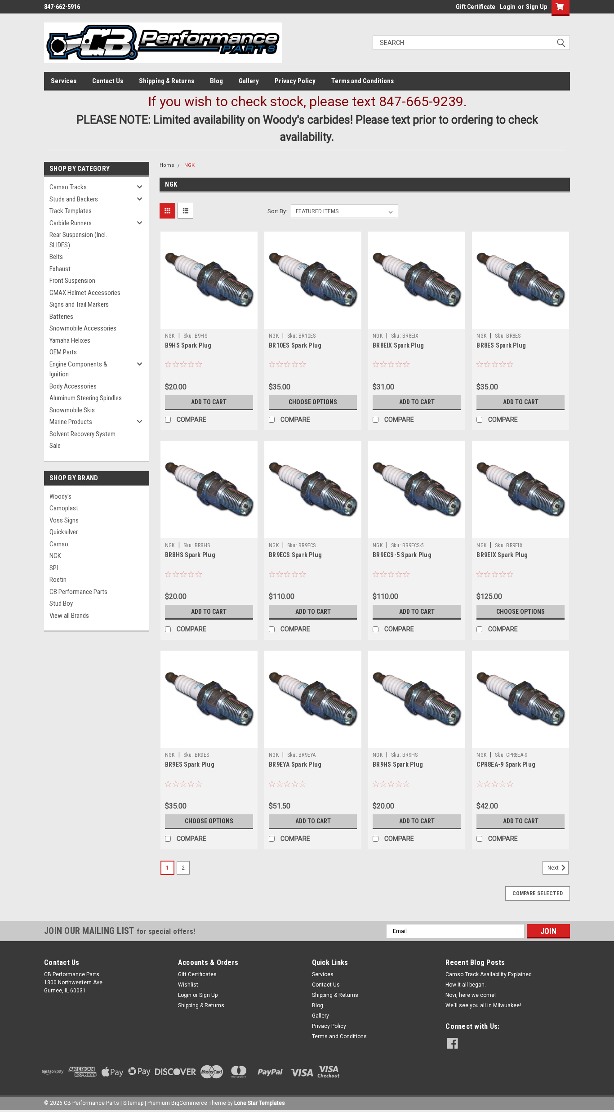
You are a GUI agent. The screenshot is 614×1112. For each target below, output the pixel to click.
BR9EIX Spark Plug (502, 554)
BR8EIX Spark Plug (398, 345)
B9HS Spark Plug (188, 345)
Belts (56, 257)
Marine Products (70, 422)
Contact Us (107, 81)
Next (553, 868)
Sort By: (277, 211)
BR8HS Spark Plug (190, 554)
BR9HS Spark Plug (398, 764)
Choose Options (313, 402)
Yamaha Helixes (69, 340)
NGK (55, 556)
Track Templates (70, 211)
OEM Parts (63, 352)
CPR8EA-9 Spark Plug (505, 764)
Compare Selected (537, 893)
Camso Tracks (68, 187)
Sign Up (536, 6)
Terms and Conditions (362, 81)
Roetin (58, 580)
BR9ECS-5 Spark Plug (402, 554)
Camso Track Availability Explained (488, 974)
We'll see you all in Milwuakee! (483, 1005)
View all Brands (69, 616)
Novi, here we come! (470, 995)
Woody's (60, 496)
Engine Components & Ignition (78, 369)
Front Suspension (72, 281)
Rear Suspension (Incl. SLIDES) (78, 240)
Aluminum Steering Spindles (85, 398)
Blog (216, 81)
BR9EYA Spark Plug (295, 764)
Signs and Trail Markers (79, 304)
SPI (53, 568)
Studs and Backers (73, 199)
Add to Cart (209, 402)
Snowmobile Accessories (82, 328)
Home (167, 165)
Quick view (209, 322)
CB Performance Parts (78, 592)
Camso (58, 544)
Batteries (61, 317)
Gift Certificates (197, 974)
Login (508, 6)
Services (63, 81)
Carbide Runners (70, 223)
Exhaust (60, 269)
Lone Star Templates (259, 1103)
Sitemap (133, 1103)
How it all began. (465, 985)
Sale (55, 446)
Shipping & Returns (166, 81)
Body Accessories (73, 386)
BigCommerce (189, 1103)
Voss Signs (64, 520)
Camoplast (63, 508)
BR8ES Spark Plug (501, 345)
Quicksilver (63, 532)
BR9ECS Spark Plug (295, 554)
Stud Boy (61, 603)
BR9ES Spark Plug (189, 764)
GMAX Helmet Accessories (84, 293)
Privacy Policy (295, 81)
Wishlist (188, 985)
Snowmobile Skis (72, 410)
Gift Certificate (475, 6)
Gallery (249, 81)
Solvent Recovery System (82, 434)
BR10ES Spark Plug (295, 345)
